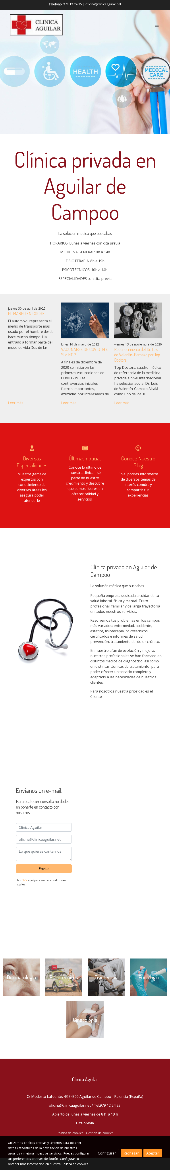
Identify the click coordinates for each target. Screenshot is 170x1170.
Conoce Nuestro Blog (138, 461)
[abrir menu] (156, 25)
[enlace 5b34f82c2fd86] (148, 976)
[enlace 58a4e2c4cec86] (63, 976)
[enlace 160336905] (85, 1019)
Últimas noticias (85, 458)
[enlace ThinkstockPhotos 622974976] (21, 976)
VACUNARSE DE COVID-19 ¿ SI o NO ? (84, 351)
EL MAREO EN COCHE (26, 313)
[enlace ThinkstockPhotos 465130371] (106, 976)
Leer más (15, 402)
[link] (36, 24)
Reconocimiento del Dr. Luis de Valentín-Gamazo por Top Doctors (137, 354)
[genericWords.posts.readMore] (85, 320)
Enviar (44, 868)
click (24, 880)
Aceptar (152, 1153)
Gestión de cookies (100, 1133)
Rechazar (131, 1153)
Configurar (107, 1153)
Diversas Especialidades (32, 461)
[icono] (32, 447)
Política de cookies (70, 1133)
